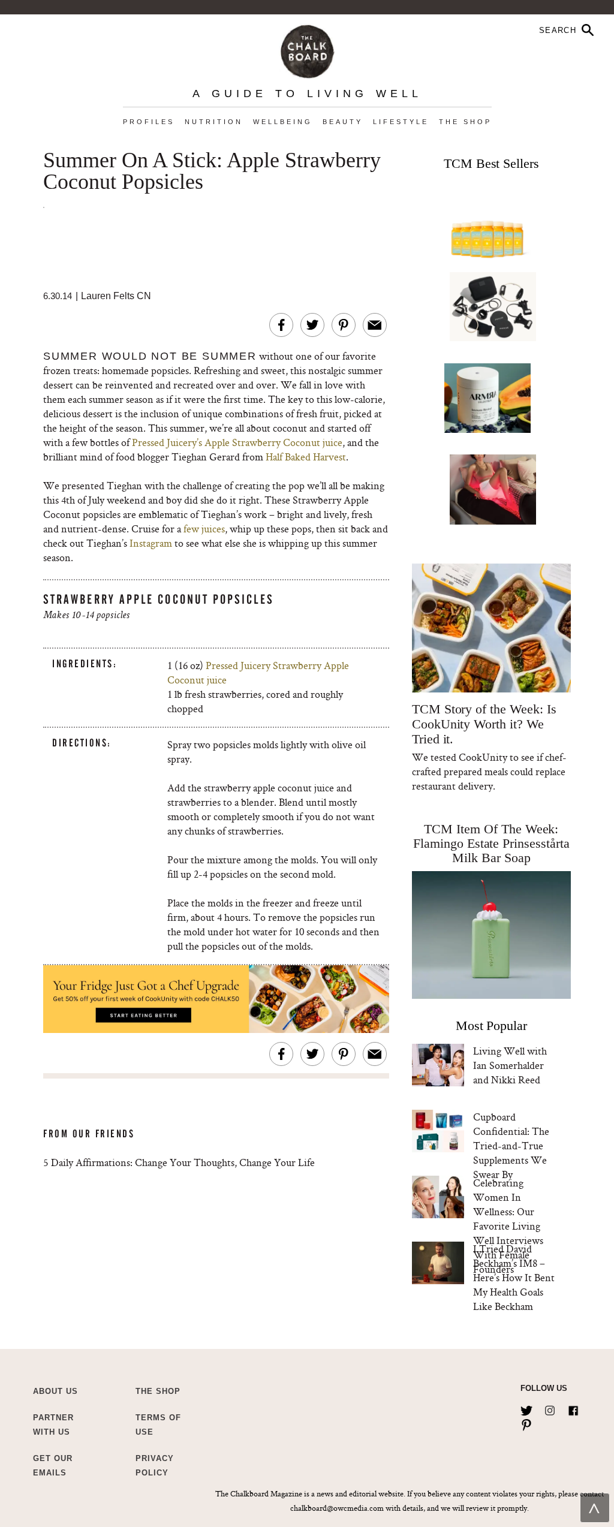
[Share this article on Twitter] (312, 325)
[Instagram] (550, 1408)
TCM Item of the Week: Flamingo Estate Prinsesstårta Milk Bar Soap (491, 843)
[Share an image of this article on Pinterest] (344, 325)
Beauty (343, 121)
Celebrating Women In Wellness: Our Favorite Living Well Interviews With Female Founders (508, 1226)
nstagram (152, 543)
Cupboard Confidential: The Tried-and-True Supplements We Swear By (511, 1145)
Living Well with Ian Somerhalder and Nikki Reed (510, 1065)
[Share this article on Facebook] (281, 325)
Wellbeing (282, 121)
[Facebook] (573, 1408)
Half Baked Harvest (306, 456)
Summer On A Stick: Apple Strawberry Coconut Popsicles (212, 171)
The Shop (465, 121)
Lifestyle (401, 121)
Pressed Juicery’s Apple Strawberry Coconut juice (237, 442)
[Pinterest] (526, 1423)
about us (55, 1391)
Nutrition (214, 121)
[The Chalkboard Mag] (307, 49)
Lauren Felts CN (116, 296)
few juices (204, 528)
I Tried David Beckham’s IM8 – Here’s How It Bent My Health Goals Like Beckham (514, 1277)
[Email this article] (375, 325)
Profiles (148, 121)
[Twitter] (526, 1408)
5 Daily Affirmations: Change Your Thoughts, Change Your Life (179, 1162)
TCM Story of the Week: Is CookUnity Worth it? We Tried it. (484, 723)
